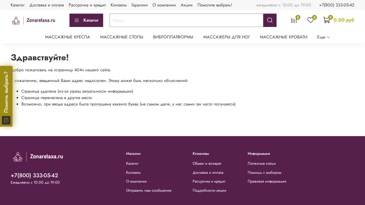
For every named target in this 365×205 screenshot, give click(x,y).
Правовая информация (267, 181)
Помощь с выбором (264, 172)
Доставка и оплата (46, 5)
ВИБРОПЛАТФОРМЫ (173, 37)
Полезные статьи (262, 163)
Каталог (18, 5)
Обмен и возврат (207, 163)
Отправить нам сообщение (148, 190)
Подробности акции (209, 190)
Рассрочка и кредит (87, 5)
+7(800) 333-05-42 (336, 5)
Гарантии (139, 5)
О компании (164, 5)
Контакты (119, 5)
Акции (187, 5)
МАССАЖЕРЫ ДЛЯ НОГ (226, 37)
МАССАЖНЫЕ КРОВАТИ (283, 37)
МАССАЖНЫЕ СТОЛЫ (121, 37)
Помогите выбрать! (214, 5)
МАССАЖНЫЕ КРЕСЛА (67, 37)
